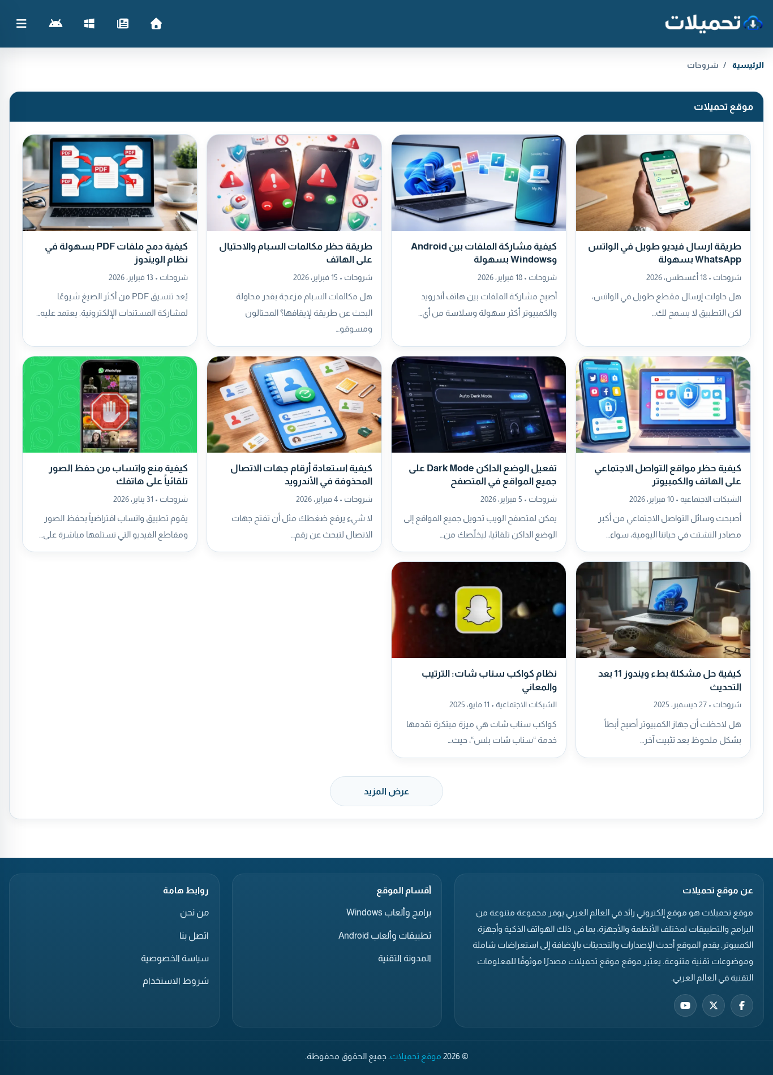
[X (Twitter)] (713, 1005)
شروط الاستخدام (176, 981)
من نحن (194, 912)
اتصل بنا (194, 935)
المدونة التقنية (404, 958)
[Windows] (89, 24)
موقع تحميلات (415, 1056)
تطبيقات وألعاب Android (384, 935)
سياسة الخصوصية (175, 958)
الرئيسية (748, 65)
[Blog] (122, 24)
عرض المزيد (386, 791)
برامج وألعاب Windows (388, 912)
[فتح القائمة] (21, 23)
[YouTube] (685, 1005)
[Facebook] (742, 1005)
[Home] (156, 24)
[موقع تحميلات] (714, 24)
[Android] (55, 24)
